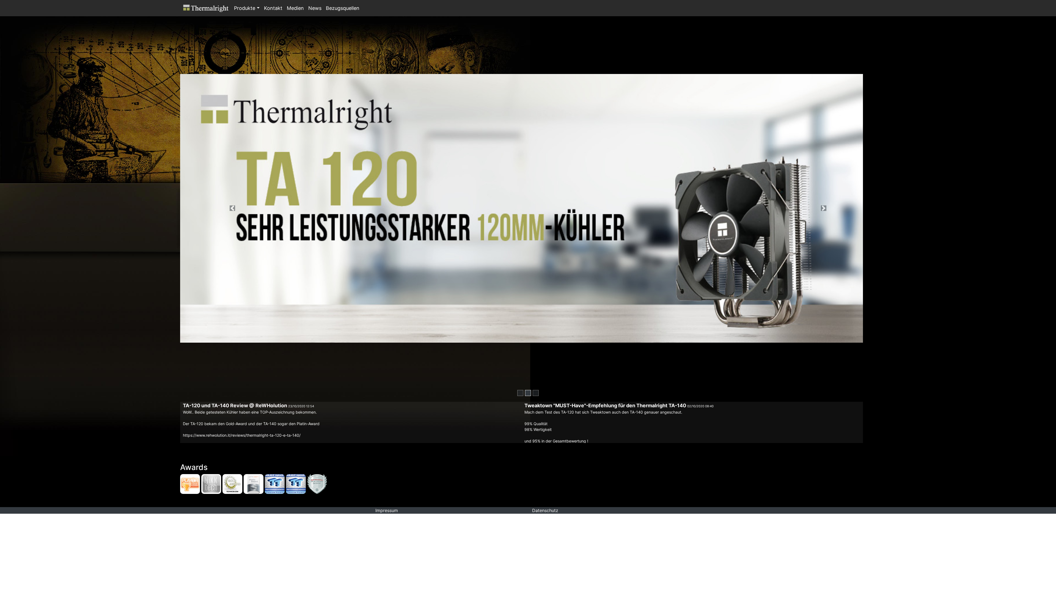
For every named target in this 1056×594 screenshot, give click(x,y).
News (314, 8)
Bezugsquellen (342, 8)
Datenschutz (545, 510)
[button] (258, 8)
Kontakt (273, 8)
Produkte (244, 8)
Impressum (386, 510)
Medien (295, 8)
